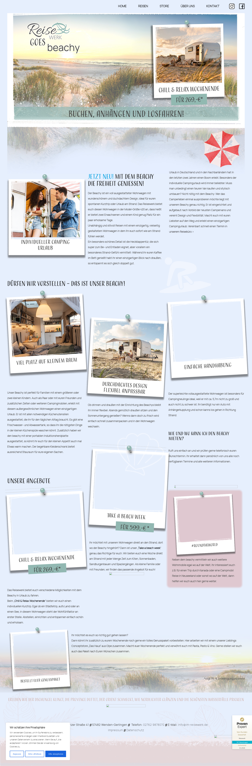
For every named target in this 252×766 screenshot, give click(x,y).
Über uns (188, 6)
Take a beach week (126, 516)
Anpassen (17, 753)
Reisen (143, 6)
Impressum (115, 730)
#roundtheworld (204, 545)
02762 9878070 (153, 725)
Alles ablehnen (34, 753)
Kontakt (212, 6)
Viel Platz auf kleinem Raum (46, 361)
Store (164, 6)
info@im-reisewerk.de (193, 725)
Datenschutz (135, 730)
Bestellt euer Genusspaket (40, 680)
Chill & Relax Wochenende (47, 559)
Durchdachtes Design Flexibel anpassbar (124, 388)
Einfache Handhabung (208, 366)
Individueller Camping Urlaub (45, 245)
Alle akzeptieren (55, 753)
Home (122, 6)
